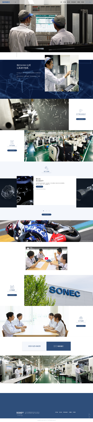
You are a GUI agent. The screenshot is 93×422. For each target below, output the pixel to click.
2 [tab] (46, 210)
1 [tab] (43, 210)
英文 (20, 415)
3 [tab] (49, 210)
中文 (22, 415)
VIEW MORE (12, 150)
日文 (18, 415)
